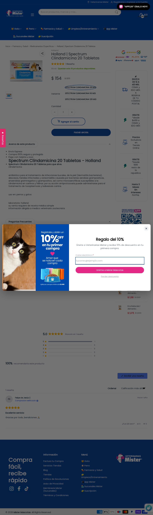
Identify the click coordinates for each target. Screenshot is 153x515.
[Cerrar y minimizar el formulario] (146, 228)
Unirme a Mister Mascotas (109, 270)
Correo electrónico (85, 255)
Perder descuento (110, 276)
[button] (133, 6)
